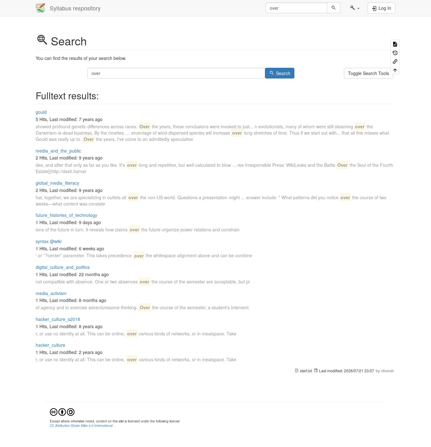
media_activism (51, 293)
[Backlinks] (395, 61)
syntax (42, 241)
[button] (354, 8)
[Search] (333, 8)
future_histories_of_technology (66, 215)
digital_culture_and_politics (63, 267)
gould (41, 112)
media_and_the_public (58, 151)
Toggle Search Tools (368, 73)
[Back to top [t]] (395, 69)
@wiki (56, 241)
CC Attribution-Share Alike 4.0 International (81, 425)
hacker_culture (50, 345)
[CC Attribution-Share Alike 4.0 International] (62, 411)
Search (283, 73)
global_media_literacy (57, 183)
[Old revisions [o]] (395, 52)
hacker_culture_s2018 (58, 319)
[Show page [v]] (395, 44)
